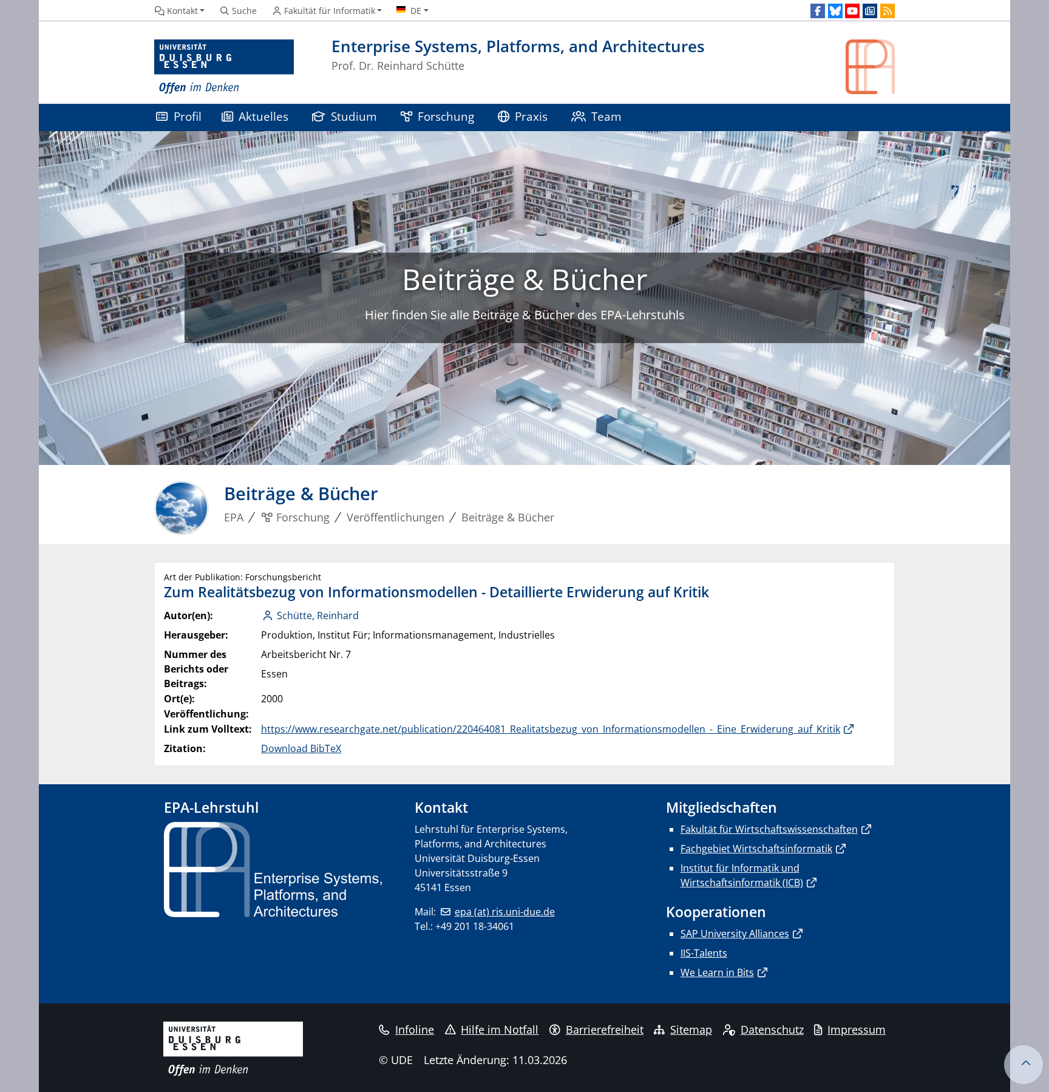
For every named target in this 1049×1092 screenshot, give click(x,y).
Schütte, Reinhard (318, 615)
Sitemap (691, 1029)
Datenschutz (772, 1029)
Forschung (446, 116)
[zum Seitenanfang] (1023, 1064)
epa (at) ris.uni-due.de (504, 911)
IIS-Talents (704, 953)
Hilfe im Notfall (499, 1029)
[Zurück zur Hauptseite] (870, 67)
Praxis (531, 116)
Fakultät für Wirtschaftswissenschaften (769, 829)
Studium (354, 116)
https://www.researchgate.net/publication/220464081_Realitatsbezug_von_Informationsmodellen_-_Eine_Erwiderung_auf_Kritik (550, 729)
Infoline (414, 1029)
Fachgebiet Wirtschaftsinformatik (756, 848)
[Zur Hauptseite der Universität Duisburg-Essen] (224, 67)
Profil (188, 116)
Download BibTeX (301, 748)
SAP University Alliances (735, 933)
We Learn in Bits (717, 972)
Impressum (856, 1029)
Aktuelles (263, 116)
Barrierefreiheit (604, 1029)
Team (606, 116)
